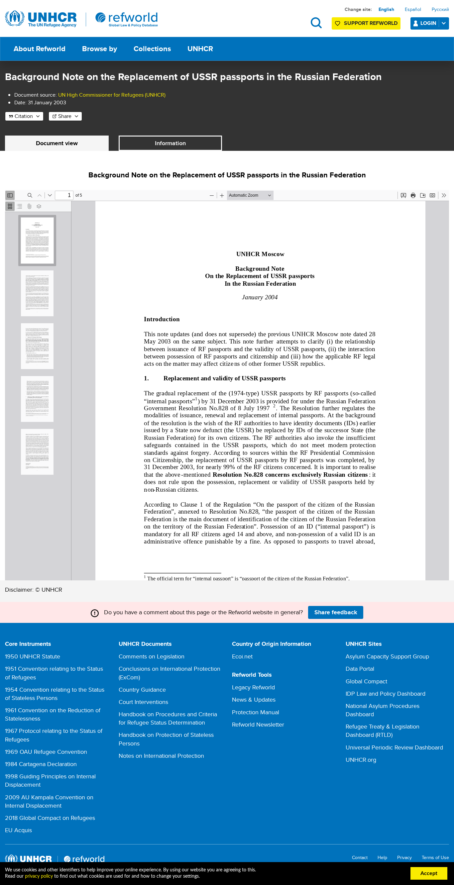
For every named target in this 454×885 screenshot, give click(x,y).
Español (413, 9)
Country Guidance (142, 689)
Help (382, 857)
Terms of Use (435, 857)
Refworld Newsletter (258, 724)
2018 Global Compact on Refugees (50, 818)
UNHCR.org (361, 759)
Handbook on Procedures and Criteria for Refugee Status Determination (168, 718)
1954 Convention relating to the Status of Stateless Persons (54, 693)
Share (64, 116)
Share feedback (335, 612)
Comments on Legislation (151, 656)
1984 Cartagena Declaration (41, 764)
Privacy (404, 857)
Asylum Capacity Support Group (387, 656)
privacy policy (39, 876)
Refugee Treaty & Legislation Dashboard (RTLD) (382, 730)
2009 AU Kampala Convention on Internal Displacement (49, 801)
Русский (440, 9)
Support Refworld (370, 23)
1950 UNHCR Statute (32, 656)
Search (316, 22)
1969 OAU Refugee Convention (46, 751)
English (386, 9)
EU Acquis (18, 830)
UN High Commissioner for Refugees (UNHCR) (112, 95)
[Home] (81, 19)
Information (170, 143)
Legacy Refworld (253, 687)
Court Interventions (143, 702)
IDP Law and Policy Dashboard (385, 693)
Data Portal (360, 668)
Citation (24, 116)
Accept (428, 873)
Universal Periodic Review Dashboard (394, 747)
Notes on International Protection (161, 755)
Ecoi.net (242, 656)
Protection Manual (255, 712)
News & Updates (254, 699)
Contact (360, 857)
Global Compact (366, 681)
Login (428, 23)
